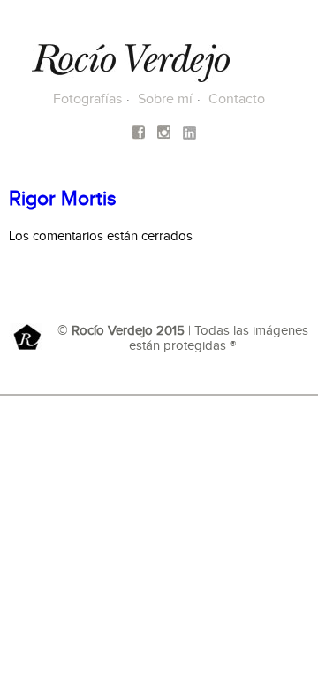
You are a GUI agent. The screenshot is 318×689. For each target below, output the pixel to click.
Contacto (236, 99)
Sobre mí (165, 99)
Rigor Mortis (63, 199)
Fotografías (87, 99)
